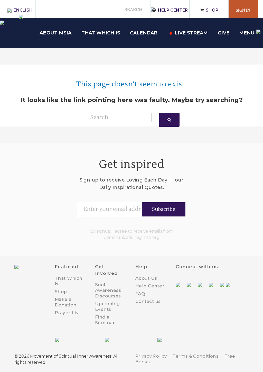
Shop (212, 10)
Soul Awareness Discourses (108, 290)
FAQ (140, 293)
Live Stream (191, 33)
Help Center (173, 10)
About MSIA (55, 33)
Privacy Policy (151, 356)
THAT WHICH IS (100, 33)
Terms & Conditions (196, 356)
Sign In (243, 10)
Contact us (148, 301)
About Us (146, 278)
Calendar (143, 33)
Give (223, 33)
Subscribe (163, 209)
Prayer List (67, 312)
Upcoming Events (107, 306)
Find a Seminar (105, 319)
